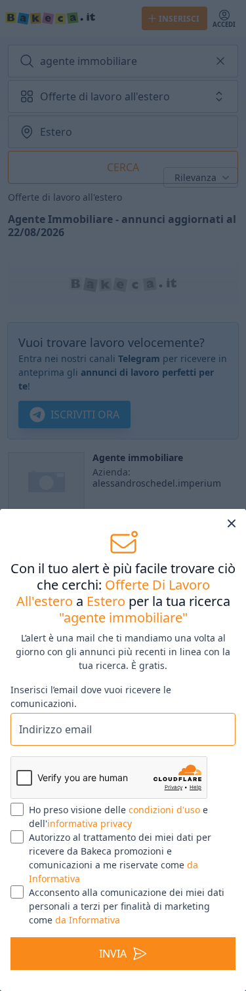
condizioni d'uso (164, 809)
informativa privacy (89, 823)
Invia (113, 953)
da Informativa (87, 920)
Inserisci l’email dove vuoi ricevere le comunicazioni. (90, 696)
